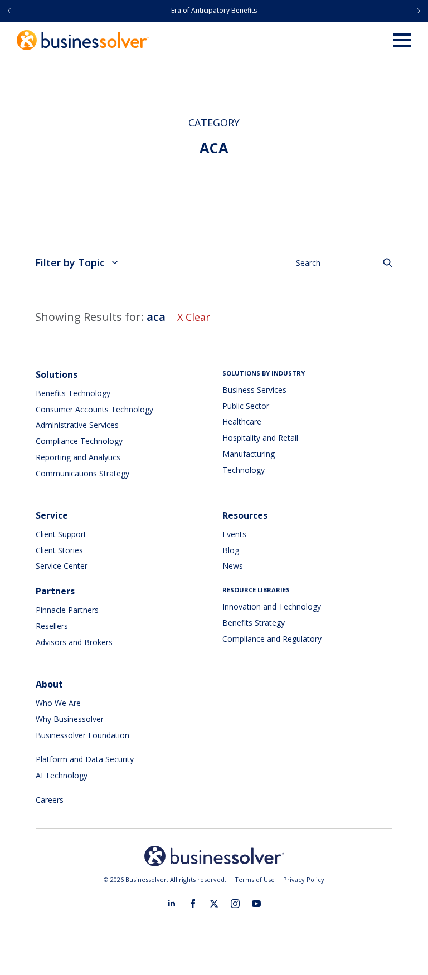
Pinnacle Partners (67, 609)
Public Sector (245, 406)
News (232, 565)
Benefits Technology (73, 393)
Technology (243, 470)
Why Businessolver (70, 719)
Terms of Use (255, 879)
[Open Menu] (402, 40)
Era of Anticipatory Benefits (214, 10)
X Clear (193, 317)
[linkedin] (171, 903)
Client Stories (59, 550)
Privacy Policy (303, 879)
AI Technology (61, 775)
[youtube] (256, 903)
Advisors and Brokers (74, 642)
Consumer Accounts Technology (94, 409)
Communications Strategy (82, 473)
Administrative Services (77, 425)
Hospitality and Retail (260, 437)
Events (234, 534)
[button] (9, 10)
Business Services (254, 389)
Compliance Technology (79, 441)
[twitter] (214, 903)
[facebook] (193, 903)
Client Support (61, 534)
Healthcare (241, 421)
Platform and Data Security (85, 759)
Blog (230, 550)
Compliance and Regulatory (272, 638)
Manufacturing (248, 453)
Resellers (52, 626)
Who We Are (58, 703)
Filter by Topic (70, 262)
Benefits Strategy (253, 622)
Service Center (61, 565)
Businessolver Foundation (82, 735)
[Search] (388, 263)
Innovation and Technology (271, 606)
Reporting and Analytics (78, 457)
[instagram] (235, 903)
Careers (50, 799)
